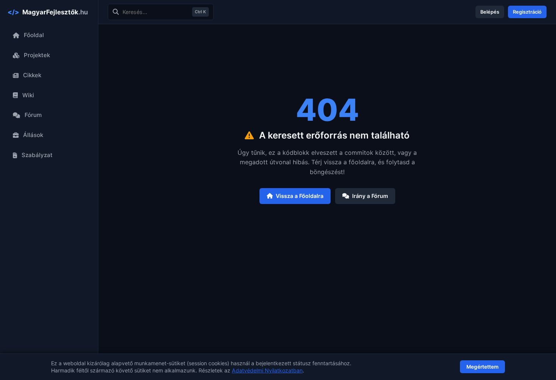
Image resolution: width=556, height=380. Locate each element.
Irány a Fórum (370, 196)
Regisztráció (527, 12)
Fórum (33, 114)
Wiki (28, 95)
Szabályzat (37, 155)
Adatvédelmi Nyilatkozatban (267, 370)
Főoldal (34, 35)
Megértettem (482, 367)
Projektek (37, 55)
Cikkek (32, 75)
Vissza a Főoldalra (299, 196)
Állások (33, 135)
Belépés (489, 12)
